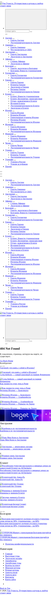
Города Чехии (16, 145)
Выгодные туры (12, 556)
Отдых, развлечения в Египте (23, 101)
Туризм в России (18, 162)
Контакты (9, 577)
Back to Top (5, 588)
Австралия (10, 52)
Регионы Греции (17, 89)
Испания (9, 124)
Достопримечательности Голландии (26, 78)
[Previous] (1, 366)
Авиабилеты (10, 561)
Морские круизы (12, 568)
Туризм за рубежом (19, 164)
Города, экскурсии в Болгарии (24, 68)
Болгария (9, 66)
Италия (8, 110)
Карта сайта (10, 579)
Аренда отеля (11, 572)
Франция (9, 134)
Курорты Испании (18, 129)
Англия (8, 38)
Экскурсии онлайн (13, 558)
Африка (8, 59)
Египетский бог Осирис (11, 486)
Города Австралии (18, 54)
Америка (9, 45)
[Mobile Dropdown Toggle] (13, 38)
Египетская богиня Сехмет (12, 506)
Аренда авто (10, 575)
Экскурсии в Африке (19, 64)
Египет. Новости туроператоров (24, 96)
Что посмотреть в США (21, 50)
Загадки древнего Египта (11, 500)
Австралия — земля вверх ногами (15, 449)
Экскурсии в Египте (19, 108)
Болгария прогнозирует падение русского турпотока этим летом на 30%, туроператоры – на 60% (23, 524)
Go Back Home (6, 361)
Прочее (8, 166)
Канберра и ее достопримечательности (17, 431)
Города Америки (17, 47)
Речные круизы (12, 570)
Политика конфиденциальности (19, 544)
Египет (8, 94)
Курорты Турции (18, 155)
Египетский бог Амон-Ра (11, 479)
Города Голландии (18, 75)
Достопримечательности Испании (25, 131)
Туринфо (9, 159)
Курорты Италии (18, 115)
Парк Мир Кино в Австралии (13, 440)
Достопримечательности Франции (25, 141)
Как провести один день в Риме (14, 384)
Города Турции (17, 152)
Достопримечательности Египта (24, 106)
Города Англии (17, 40)
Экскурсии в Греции (19, 87)
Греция (8, 80)
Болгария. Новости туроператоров (25, 71)
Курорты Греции (17, 85)
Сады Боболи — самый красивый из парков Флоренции (25, 374)
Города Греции (17, 82)
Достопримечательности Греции (24, 92)
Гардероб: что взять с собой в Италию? (17, 368)
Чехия (8, 143)
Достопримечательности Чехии (24, 148)
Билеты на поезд (12, 565)
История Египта (17, 103)
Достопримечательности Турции (25, 157)
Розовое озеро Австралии (11, 458)
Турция (8, 150)
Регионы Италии (18, 120)
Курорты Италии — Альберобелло (15, 397)
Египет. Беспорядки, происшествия (26, 99)
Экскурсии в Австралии (21, 57)
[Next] (4, 366)
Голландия (10, 73)
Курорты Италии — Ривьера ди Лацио (17, 404)
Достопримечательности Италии (25, 122)
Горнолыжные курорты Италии (24, 117)
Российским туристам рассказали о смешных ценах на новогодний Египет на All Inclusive (24, 471)
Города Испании (17, 127)
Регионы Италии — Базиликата (14, 390)
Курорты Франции (18, 138)
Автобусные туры (13, 563)
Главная (8, 554)
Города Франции (18, 136)
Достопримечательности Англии (25, 43)
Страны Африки (17, 61)
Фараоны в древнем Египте (12, 493)
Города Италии (17, 113)
